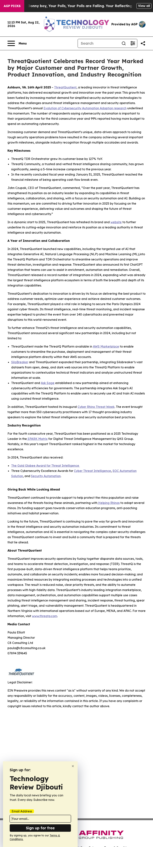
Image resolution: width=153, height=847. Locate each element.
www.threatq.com (44, 616)
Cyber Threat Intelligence (92, 471)
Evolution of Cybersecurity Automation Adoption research (85, 108)
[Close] (73, 766)
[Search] (123, 43)
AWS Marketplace (106, 346)
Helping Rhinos (108, 503)
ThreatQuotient (65, 87)
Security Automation (46, 476)
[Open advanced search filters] (132, 43)
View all (144, 6)
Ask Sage (47, 383)
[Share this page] (143, 43)
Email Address (22, 811)
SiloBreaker (19, 362)
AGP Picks (12, 6)
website (116, 222)
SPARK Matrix (37, 439)
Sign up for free (40, 828)
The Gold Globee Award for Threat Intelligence (45, 465)
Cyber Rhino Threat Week (96, 407)
